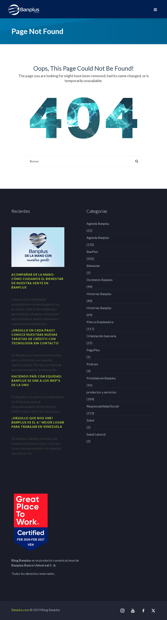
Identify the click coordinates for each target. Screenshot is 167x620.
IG (122, 611)
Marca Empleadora (100, 322)
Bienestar (93, 266)
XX (154, 610)
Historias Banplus (99, 294)
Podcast (92, 364)
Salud (90, 420)
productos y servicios (101, 392)
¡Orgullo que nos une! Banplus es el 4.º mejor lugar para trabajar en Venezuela (37, 422)
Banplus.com (20, 610)
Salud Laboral (96, 434)
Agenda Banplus (98, 223)
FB (143, 610)
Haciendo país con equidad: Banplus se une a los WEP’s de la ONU (36, 381)
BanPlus (92, 251)
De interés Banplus (100, 280)
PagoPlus (93, 350)
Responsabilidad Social (103, 406)
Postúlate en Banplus (101, 378)
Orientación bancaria (101, 336)
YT (133, 610)
